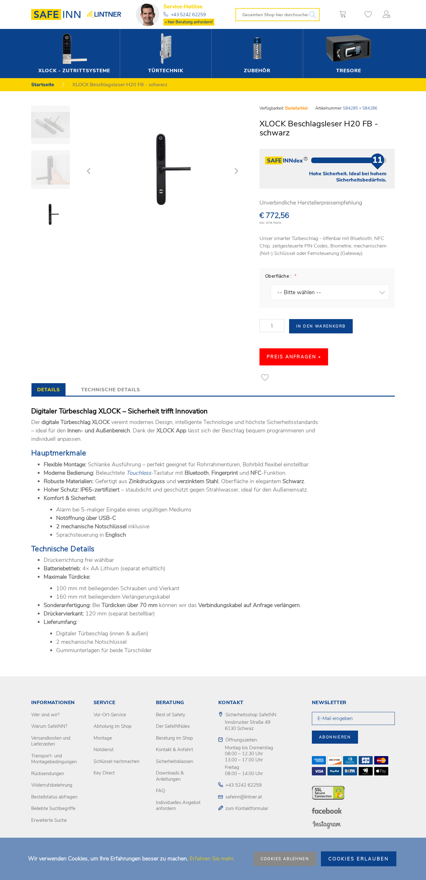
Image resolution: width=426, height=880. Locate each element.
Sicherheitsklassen (174, 761)
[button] (388, 14)
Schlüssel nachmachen (116, 761)
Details (48, 389)
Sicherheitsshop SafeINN (250, 715)
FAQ (160, 791)
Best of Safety (170, 715)
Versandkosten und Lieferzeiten (50, 741)
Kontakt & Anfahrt (174, 749)
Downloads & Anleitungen (170, 776)
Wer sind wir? (45, 715)
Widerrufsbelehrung (51, 785)
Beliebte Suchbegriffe (53, 808)
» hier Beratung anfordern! (189, 22)
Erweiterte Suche (49, 820)
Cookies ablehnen (285, 858)
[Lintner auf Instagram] (326, 825)
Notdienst (104, 749)
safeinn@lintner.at (243, 797)
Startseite (42, 84)
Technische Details (110, 389)
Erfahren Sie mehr (212, 858)
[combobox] (277, 14)
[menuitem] (74, 53)
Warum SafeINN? (49, 726)
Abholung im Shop (113, 726)
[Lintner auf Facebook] (326, 810)
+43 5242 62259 (188, 15)
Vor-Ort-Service (110, 715)
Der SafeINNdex (173, 726)
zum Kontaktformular (246, 808)
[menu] (211, 53)
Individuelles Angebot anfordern (178, 805)
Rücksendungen (47, 773)
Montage (103, 738)
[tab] (48, 389)
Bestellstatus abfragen (54, 797)
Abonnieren (335, 737)
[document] (213, 858)
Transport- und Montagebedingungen (54, 759)
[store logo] (58, 14)
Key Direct (104, 773)
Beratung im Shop (174, 738)
